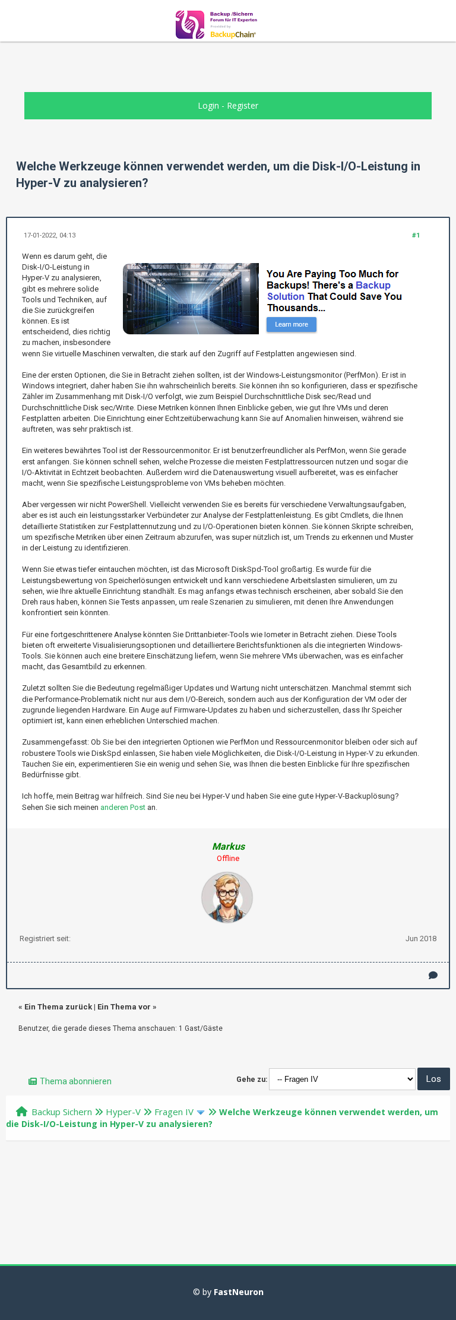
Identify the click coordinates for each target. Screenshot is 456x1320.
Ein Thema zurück (58, 1006)
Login (208, 105)
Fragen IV (174, 1112)
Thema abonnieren (76, 1081)
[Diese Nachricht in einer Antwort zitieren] (433, 975)
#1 (416, 235)
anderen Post (122, 807)
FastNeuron (239, 1291)
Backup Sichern (61, 1112)
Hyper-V (123, 1112)
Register (242, 105)
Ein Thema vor (124, 1006)
